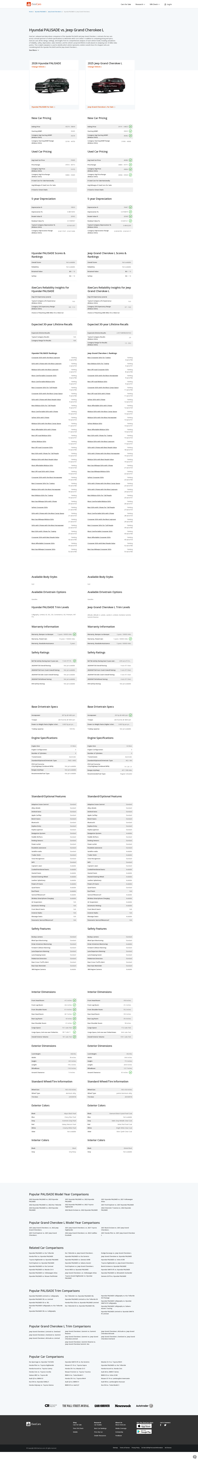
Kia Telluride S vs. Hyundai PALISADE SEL (79, 1296)
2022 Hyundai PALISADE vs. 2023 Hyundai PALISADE (43, 1200)
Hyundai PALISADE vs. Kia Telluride (41, 1253)
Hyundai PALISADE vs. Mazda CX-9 (41, 1270)
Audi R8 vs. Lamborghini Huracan (113, 1382)
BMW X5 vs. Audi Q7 (72, 1385)
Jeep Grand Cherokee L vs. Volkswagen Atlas (81, 1273)
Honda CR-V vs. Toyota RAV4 (75, 1378)
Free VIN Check (78, 1428)
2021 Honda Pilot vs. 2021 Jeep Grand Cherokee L (118, 1234)
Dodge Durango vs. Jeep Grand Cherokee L (116, 1253)
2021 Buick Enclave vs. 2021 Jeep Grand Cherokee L (115, 1229)
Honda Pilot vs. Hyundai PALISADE (41, 1256)
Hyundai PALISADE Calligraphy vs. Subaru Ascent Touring (116, 1307)
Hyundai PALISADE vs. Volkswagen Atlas (43, 1273)
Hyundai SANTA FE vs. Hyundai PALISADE (115, 1270)
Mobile (75, 1432)
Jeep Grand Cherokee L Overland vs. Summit (45, 1335)
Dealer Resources (100, 1436)
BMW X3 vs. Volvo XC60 (109, 1375)
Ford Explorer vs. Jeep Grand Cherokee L (79, 1266)
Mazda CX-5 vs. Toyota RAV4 (111, 1362)
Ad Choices (168, 1448)
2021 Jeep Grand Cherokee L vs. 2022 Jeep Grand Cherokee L (43, 1229)
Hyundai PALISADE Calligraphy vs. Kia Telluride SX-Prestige (117, 1297)
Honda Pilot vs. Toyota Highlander (41, 1365)
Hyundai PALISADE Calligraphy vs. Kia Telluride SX (45, 1307)
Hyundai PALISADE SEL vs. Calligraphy (42, 1311)
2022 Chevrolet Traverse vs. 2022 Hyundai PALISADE (116, 1209)
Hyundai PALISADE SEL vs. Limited (41, 1299)
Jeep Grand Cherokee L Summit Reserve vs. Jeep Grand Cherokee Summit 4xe (80, 1343)
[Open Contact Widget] (195, 1457)
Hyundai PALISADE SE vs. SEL (39, 1302)
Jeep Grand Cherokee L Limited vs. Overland (44, 1332)
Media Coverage (120, 1428)
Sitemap (115, 1448)
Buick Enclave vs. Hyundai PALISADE (113, 1266)
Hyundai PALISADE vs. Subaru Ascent (78, 1263)
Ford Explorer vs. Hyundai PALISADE (41, 1263)
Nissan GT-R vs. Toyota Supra (76, 1365)
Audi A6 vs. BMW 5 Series (110, 1372)
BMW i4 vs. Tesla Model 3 (74, 1375)
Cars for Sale (126, 4)
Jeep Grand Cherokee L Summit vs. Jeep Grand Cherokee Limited (81, 1338)
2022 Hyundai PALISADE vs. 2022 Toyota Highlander (79, 1206)
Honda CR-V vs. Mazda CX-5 (75, 1369)
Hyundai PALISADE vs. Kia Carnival (41, 1266)
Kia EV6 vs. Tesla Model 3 (110, 1385)
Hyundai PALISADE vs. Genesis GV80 (77, 1260)
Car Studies (98, 1425)
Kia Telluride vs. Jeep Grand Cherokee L (79, 1253)
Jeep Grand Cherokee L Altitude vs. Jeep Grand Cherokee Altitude (117, 1332)
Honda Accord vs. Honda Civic (111, 1369)
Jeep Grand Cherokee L (55, 11)
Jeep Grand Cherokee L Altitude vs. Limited (44, 1338)
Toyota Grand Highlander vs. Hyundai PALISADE (78, 1277)
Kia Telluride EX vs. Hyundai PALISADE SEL (80, 1306)
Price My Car (98, 1432)
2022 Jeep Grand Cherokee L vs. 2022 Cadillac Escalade (81, 1234)
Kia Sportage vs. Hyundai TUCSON (41, 1362)
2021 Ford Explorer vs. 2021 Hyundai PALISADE (117, 1205)
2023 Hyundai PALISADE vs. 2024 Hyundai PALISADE (43, 1209)
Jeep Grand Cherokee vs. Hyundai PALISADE (116, 1256)
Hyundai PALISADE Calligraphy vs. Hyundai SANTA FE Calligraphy (116, 1302)
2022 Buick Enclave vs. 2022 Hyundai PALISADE (81, 1210)
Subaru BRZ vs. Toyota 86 (38, 1375)
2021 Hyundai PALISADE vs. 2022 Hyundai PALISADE (79, 1200)
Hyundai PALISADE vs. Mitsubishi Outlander (116, 1273)
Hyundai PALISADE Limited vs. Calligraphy (44, 1296)
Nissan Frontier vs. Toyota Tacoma (78, 1372)
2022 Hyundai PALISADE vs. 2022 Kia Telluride (45, 1205)
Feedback (118, 1436)
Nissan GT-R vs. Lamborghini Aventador (115, 1378)
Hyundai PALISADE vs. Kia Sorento (77, 1256)
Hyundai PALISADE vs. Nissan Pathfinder (43, 1276)
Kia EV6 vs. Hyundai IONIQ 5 (39, 1382)
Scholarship (119, 1432)
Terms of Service (125, 1448)
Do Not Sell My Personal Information (152, 1448)
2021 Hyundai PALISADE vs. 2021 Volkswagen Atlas (117, 1200)
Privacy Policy (136, 1448)
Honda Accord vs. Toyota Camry (40, 1369)
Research (139, 4)
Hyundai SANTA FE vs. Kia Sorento (77, 1362)
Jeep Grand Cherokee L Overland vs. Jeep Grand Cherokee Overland (118, 1338)
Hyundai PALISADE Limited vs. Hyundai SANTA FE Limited (117, 1313)
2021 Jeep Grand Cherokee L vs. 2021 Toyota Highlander (81, 1229)
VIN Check (154, 4)
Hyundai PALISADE (40, 11)
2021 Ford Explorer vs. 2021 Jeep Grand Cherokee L (43, 1234)
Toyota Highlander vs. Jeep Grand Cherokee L (117, 1263)
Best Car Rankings (100, 1428)
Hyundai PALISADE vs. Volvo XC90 (113, 1260)
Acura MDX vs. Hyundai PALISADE (76, 1270)
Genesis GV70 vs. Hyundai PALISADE (113, 1276)
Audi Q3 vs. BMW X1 (72, 1382)
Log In (169, 4)
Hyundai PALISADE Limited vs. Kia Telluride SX (81, 1299)
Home (31, 11)
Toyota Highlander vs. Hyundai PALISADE (43, 1260)
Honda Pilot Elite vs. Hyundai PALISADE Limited (82, 1302)
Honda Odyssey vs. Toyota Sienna (41, 1385)
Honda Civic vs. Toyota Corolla (40, 1372)
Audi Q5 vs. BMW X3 (36, 1378)
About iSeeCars (120, 1425)
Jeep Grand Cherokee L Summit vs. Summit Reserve (80, 1332)
